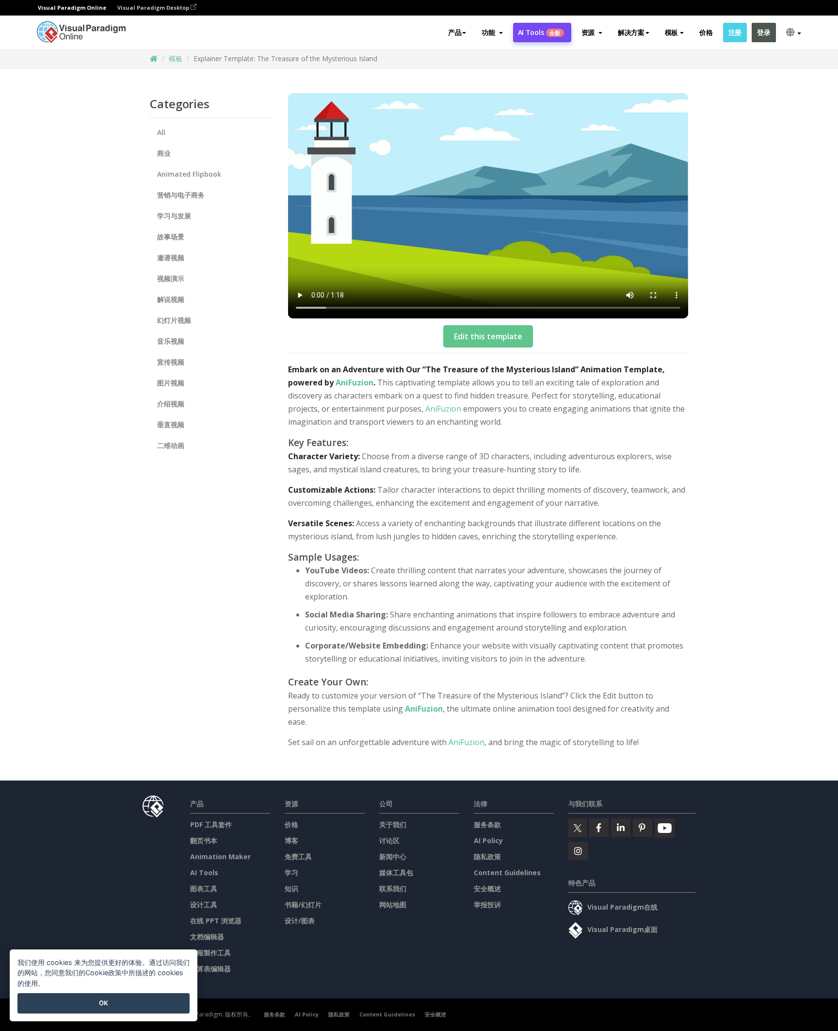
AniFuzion (354, 382)
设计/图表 (300, 920)
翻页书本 (203, 840)
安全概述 (487, 888)
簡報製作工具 (210, 952)
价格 (705, 32)
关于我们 (392, 824)
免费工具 (298, 856)
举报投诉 (487, 904)
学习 (291, 872)
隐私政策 (487, 856)
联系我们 (392, 888)
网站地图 (392, 904)
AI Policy (488, 840)
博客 (291, 840)
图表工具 (203, 888)
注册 (734, 32)
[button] (492, 32)
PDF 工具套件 (211, 824)
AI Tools (539, 32)
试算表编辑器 (210, 968)
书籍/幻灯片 (303, 904)
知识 (291, 888)
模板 (175, 58)
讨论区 (389, 840)
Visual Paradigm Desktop (154, 7)
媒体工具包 (396, 872)
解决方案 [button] (631, 32)
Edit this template (488, 336)
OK (103, 1003)
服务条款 (487, 824)
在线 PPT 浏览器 (216, 920)
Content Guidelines (507, 872)
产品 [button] (454, 32)
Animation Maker (220, 856)
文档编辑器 (207, 936)
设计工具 (203, 904)
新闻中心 (392, 856)
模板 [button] (671, 32)
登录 (763, 32)
